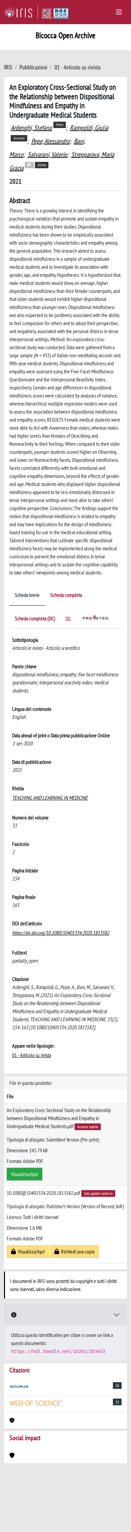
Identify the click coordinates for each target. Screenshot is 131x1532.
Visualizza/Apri (24, 1174)
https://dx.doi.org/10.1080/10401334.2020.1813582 (60, 932)
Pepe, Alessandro (50, 141)
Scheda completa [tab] (66, 595)
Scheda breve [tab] (27, 595)
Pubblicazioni (33, 67)
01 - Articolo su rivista (77, 67)
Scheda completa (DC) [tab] (35, 618)
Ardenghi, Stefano (31, 127)
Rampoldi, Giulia (89, 127)
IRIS (8, 67)
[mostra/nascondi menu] (119, 12)
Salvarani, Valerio (47, 154)
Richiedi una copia (76, 1251)
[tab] (68, 619)
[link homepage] (21, 12)
